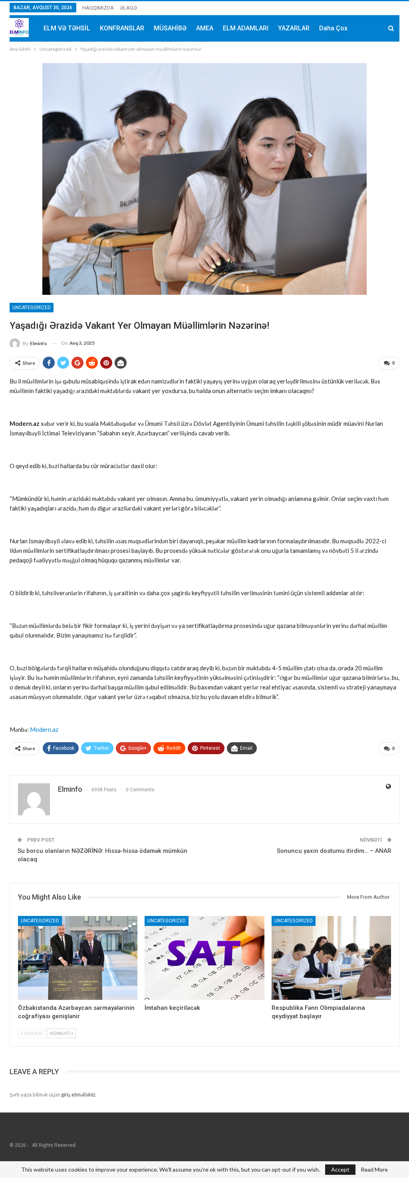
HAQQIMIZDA (98, 8)
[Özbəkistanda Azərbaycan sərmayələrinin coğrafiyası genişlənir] (77, 958)
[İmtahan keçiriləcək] (204, 958)
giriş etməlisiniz (78, 1094)
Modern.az (44, 729)
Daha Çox (333, 28)
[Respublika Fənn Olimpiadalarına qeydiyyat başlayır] (331, 958)
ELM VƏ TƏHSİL (67, 28)
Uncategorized (31, 307)
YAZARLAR (294, 28)
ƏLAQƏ (128, 8)
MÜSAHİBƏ (170, 28)
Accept (340, 1169)
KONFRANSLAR (122, 28)
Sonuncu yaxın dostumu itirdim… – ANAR (334, 850)
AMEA (204, 28)
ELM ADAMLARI (245, 28)
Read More (374, 1169)
